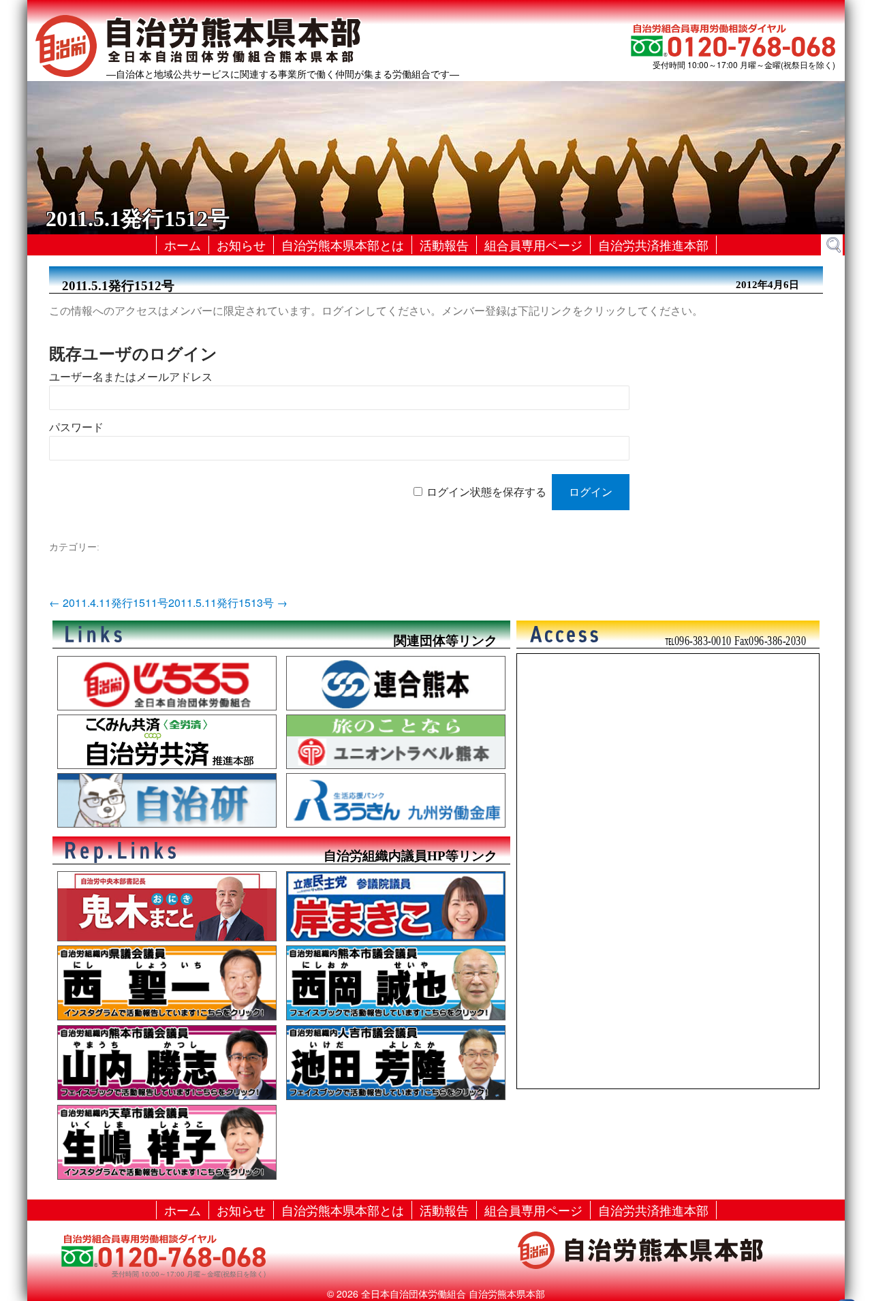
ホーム (182, 244)
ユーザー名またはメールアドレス (131, 377)
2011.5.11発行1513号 (227, 602)
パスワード (76, 427)
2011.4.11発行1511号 (108, 602)
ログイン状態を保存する (486, 492)
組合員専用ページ (533, 244)
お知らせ (241, 244)
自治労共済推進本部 (653, 244)
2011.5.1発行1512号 (118, 286)
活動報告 (444, 244)
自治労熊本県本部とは (342, 244)
